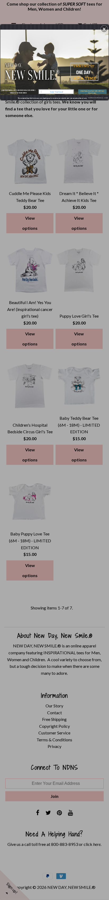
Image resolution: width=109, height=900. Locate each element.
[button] (104, 29)
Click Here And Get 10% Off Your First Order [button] (92, 92)
